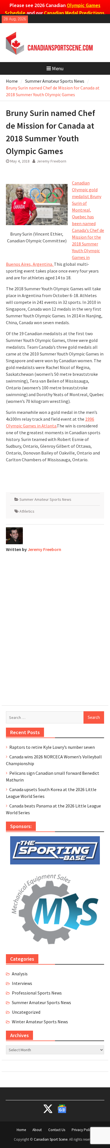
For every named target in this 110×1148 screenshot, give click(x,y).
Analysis (20, 973)
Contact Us (56, 1129)
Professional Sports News (37, 993)
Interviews (22, 983)
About (37, 1129)
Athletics (26, 511)
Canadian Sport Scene (50, 1139)
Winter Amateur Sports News (40, 1021)
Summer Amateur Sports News (45, 499)
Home (21, 1129)
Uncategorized (26, 1012)
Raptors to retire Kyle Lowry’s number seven (52, 747)
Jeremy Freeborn (51, 161)
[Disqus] (55, 627)
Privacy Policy (82, 1129)
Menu (57, 68)
